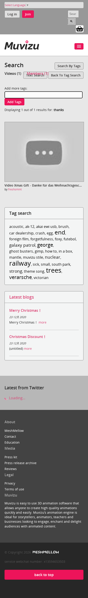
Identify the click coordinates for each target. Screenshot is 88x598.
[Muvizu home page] (22, 44)
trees (53, 270)
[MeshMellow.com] (45, 552)
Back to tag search (66, 75)
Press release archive (21, 463)
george (45, 244)
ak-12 (29, 226)
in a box (65, 251)
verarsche (20, 277)
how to (51, 251)
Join (28, 14)
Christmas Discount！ (27, 336)
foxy (58, 238)
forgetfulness (41, 238)
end (60, 232)
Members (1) (38, 73)
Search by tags (69, 66)
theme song (34, 271)
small (45, 264)
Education (12, 442)
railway (20, 263)
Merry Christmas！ (25, 310)
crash (40, 233)
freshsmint (15, 189)
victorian (41, 277)
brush (63, 226)
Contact (10, 436)
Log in (12, 14)
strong (15, 271)
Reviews (11, 469)
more (42, 322)
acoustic (16, 226)
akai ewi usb (46, 226)
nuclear (52, 257)
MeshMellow (14, 430)
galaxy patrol (22, 245)
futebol (70, 238)
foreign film (19, 238)
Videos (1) (13, 73)
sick (36, 264)
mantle (15, 257)
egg (50, 233)
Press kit (11, 457)
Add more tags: (16, 88)
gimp (39, 251)
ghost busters (21, 251)
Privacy (10, 483)
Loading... (16, 397)
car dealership (21, 233)
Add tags (14, 102)
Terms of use (14, 489)
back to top (44, 574)
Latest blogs (21, 297)
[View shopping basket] (79, 28)
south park (61, 264)
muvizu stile (33, 257)
